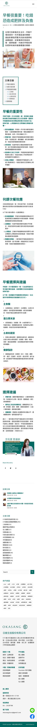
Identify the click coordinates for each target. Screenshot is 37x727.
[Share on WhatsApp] (15, 468)
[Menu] (33, 4)
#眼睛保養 (23, 596)
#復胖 (5, 590)
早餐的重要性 (10, 84)
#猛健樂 (23, 593)
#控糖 (15, 590)
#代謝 (17, 584)
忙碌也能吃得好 (8, 535)
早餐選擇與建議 (11, 89)
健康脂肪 (12, 98)
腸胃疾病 (5, 550)
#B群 (9, 584)
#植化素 (25, 590)
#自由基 (12, 602)
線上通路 (21, 655)
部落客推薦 (6, 553)
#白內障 (17, 596)
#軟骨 (9, 605)
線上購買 (6, 689)
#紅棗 (9, 599)
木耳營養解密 (7, 537)
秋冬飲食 (5, 547)
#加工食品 (29, 584)
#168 (5, 584)
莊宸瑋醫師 (6, 560)
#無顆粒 (17, 593)
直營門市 (21, 657)
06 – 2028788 (8, 705)
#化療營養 (6, 587)
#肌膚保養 (28, 599)
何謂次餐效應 (10, 87)
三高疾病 (26, 25)
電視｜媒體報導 (23, 676)
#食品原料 (15, 605)
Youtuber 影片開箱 (24, 670)
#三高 (13, 584)
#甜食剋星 (6, 596)
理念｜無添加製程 (9, 660)
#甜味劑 (28, 593)
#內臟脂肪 (23, 584)
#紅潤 (14, 599)
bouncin (32, 724)
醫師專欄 (5, 555)
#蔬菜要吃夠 (24, 602)
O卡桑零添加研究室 (9, 519)
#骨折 (5, 608)
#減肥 (30, 590)
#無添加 (12, 593)
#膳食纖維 (6, 602)
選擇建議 (9, 101)
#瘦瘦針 (12, 596)
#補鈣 (5, 605)
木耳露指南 (6, 540)
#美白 (22, 599)
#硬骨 (5, 599)
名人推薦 (5, 529)
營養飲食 (31, 25)
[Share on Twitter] (10, 468)
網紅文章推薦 (23, 673)
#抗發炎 (10, 590)
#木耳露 (20, 590)
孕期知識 (5, 532)
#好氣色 (24, 587)
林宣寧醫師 (6, 558)
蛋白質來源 (12, 94)
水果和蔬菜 (12, 96)
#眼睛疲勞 (30, 596)
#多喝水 (18, 587)
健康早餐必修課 (8, 527)
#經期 (18, 599)
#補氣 (30, 602)
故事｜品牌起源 (8, 655)
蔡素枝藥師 (6, 563)
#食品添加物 (22, 605)
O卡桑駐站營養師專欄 (18, 25)
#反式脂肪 (12, 587)
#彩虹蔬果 (30, 587)
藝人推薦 (21, 679)
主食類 (11, 91)
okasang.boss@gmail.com (12, 712)
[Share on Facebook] (5, 468)
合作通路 (21, 660)
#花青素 (17, 602)
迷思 (9, 608)
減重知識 (5, 542)
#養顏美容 (29, 605)
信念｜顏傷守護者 (9, 657)
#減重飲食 (6, 593)
